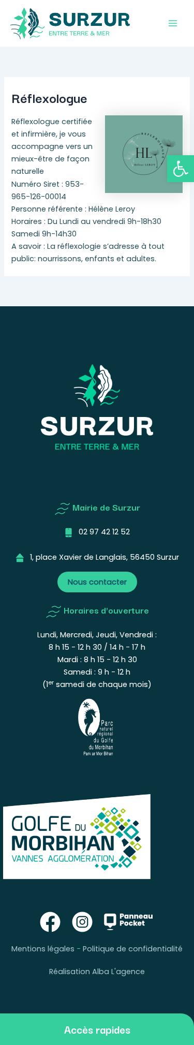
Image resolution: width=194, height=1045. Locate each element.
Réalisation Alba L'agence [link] (97, 971)
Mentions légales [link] (42, 949)
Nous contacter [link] (97, 582)
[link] (180, 168)
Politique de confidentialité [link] (133, 949)
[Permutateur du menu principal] (173, 23)
